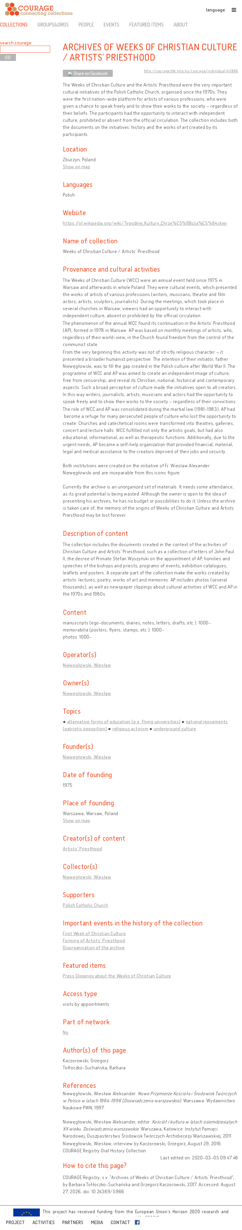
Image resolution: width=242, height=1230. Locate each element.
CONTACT (120, 1222)
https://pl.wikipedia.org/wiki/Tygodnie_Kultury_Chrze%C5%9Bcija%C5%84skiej (145, 223)
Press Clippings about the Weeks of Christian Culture (117, 976)
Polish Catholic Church (85, 905)
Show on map (76, 166)
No (65, 1032)
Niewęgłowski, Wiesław (87, 665)
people (86, 24)
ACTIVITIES (43, 1222)
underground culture (175, 729)
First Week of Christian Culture (94, 933)
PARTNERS (72, 1222)
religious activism (130, 729)
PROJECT (15, 1222)
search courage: (16, 43)
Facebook (138, 1222)
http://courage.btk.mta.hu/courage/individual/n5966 (191, 71)
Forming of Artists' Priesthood (94, 940)
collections (13, 24)
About (181, 24)
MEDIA (97, 1222)
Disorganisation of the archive (94, 947)
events (111, 24)
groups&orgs (52, 24)
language (215, 9)
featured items (146, 24)
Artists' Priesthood (82, 849)
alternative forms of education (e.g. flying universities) (124, 721)
